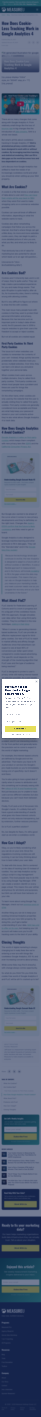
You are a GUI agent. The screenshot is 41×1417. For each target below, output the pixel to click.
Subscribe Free (21, 729)
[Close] (36, 681)
